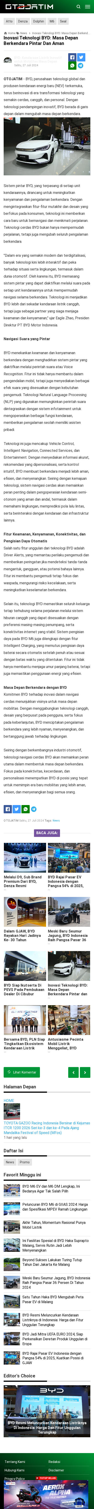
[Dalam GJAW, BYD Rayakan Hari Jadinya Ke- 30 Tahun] (25, 912)
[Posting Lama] (73, 1072)
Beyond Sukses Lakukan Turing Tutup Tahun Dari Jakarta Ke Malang (52, 1262)
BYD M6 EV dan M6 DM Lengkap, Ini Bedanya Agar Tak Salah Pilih (51, 1188)
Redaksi (54, 1462)
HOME (9, 1100)
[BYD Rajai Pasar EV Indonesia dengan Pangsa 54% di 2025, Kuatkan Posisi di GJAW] (69, 858)
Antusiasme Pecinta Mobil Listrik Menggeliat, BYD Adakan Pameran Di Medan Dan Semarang (67, 1048)
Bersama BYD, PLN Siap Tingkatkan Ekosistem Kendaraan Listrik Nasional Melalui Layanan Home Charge (24, 1048)
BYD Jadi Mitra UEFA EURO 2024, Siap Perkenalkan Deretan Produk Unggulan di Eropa (54, 1339)
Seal (63, 21)
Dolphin (38, 21)
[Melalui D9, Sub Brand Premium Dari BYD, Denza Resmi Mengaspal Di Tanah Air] (25, 858)
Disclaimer (56, 1470)
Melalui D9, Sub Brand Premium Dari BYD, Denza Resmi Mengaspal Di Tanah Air (24, 883)
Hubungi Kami (14, 1470)
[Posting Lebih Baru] (85, 1072)
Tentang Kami (15, 1462)
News (56, 820)
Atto (9, 21)
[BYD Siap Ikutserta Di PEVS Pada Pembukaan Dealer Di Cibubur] (25, 966)
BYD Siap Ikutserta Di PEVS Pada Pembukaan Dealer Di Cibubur (24, 989)
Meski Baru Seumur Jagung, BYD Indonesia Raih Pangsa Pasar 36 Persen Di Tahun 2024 (68, 937)
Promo (25, 1162)
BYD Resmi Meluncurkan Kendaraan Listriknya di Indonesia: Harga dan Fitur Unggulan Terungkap (52, 1320)
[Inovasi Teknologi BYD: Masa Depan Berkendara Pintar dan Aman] (69, 966)
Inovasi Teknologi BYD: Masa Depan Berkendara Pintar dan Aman (68, 992)
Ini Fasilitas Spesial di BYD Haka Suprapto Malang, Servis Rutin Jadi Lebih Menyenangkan (55, 1245)
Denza (23, 21)
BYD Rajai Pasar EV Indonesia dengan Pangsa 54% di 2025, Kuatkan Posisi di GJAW (69, 883)
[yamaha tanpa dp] (46, 1494)
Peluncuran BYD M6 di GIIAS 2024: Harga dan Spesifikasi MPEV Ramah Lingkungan (55, 1206)
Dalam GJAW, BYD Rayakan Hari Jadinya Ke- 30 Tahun (22, 935)
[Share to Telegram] (80, 65)
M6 (52, 21)
